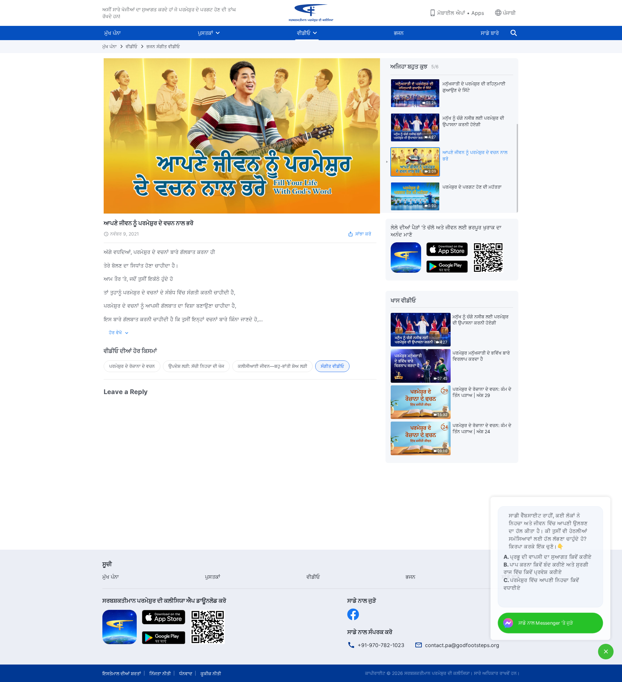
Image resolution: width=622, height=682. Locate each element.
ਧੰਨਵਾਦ (185, 673)
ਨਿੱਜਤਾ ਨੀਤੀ (160, 673)
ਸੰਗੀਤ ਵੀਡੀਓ (332, 366)
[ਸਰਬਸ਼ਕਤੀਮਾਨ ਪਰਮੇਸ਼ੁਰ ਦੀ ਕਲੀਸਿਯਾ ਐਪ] (406, 257)
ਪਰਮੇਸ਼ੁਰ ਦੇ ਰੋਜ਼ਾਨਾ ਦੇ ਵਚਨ (132, 366)
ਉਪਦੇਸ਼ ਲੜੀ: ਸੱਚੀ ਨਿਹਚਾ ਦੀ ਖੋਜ (196, 366)
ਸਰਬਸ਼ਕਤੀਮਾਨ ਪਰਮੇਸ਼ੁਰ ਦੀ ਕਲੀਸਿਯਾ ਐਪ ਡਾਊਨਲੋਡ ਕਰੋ (164, 600)
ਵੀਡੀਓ (303, 33)
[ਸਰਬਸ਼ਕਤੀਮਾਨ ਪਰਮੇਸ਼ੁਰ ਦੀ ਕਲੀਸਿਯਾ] (311, 13)
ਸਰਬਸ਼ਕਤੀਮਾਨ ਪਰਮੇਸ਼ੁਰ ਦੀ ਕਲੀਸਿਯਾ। (438, 673)
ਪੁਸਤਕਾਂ (205, 33)
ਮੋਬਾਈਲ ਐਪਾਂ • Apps (460, 13)
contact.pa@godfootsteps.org (462, 645)
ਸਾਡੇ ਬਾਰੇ (490, 33)
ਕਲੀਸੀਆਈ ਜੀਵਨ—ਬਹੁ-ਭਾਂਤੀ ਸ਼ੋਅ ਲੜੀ (272, 366)
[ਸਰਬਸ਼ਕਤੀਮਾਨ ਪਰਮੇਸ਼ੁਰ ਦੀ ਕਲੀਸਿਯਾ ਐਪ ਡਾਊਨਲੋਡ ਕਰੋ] (119, 626)
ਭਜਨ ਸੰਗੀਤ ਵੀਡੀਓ (163, 46)
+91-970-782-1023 (381, 645)
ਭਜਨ (399, 33)
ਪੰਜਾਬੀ (509, 13)
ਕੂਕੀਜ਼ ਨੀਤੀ (211, 673)
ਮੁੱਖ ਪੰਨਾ (112, 33)
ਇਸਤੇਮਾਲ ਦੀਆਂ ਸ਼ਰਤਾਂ (121, 673)
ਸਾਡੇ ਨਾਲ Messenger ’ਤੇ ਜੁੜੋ (547, 623)
